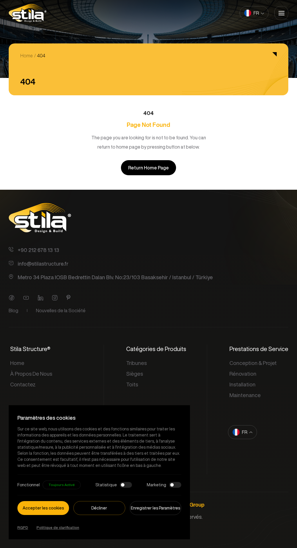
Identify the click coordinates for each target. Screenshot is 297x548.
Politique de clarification (58, 527)
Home (26, 55)
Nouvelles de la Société (61, 310)
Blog (13, 310)
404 (41, 55)
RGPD (22, 527)
